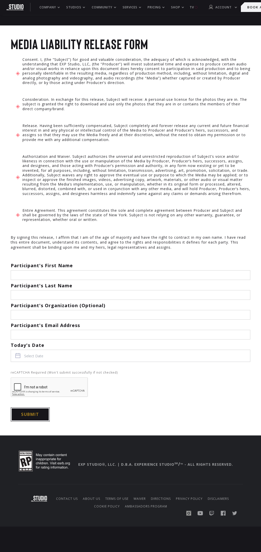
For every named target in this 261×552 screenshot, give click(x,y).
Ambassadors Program (146, 506)
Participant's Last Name (41, 285)
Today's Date (27, 345)
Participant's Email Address (45, 325)
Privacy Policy (189, 499)
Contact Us (67, 499)
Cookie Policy (107, 506)
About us (91, 499)
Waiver (140, 499)
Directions (161, 499)
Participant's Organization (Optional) (58, 305)
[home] (18, 7)
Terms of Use (116, 499)
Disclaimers (218, 499)
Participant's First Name (42, 265)
